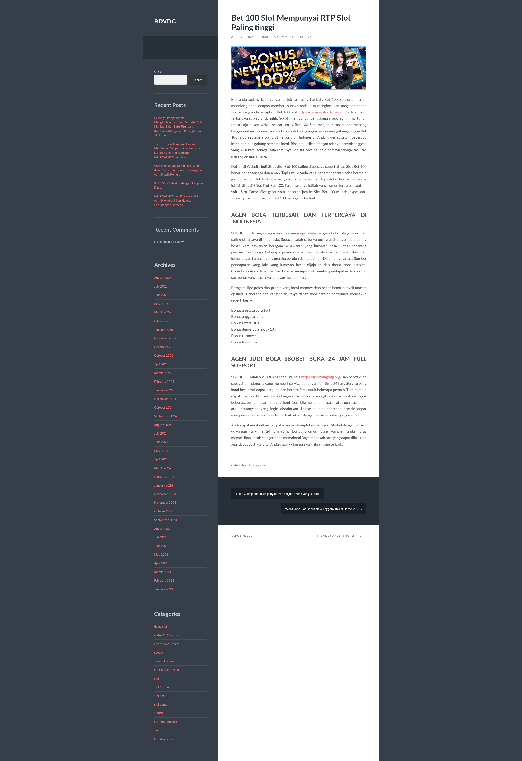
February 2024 (164, 476)
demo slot (160, 626)
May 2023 (161, 554)
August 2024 (163, 425)
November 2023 (165, 502)
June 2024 (161, 442)
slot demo (160, 704)
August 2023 (163, 528)
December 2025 (165, 338)
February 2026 (164, 321)
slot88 (158, 713)
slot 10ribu (161, 687)
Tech (157, 730)
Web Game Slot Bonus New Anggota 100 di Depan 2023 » (323, 509)
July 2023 (161, 537)
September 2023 (165, 520)
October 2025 (163, 355)
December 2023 (165, 494)
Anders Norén (343, 535)
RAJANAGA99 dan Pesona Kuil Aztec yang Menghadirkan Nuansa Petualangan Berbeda (179, 200)
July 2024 (161, 433)
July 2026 (161, 286)
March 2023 (162, 572)
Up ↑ (362, 535)
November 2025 (165, 347)
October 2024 (163, 407)
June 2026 (161, 295)
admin (264, 36)
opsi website (310, 233)
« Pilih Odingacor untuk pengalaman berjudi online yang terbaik (277, 494)
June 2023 (161, 546)
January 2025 (163, 390)
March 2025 (162, 373)
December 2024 (165, 398)
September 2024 (165, 416)
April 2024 (161, 459)
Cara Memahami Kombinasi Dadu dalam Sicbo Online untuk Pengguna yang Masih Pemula (178, 170)
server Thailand (164, 661)
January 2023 (163, 589)
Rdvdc (165, 21)
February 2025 (164, 381)
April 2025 (161, 364)
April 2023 (161, 563)
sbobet (158, 652)
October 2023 (163, 511)
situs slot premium (166, 669)
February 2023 (164, 580)
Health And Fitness (167, 644)
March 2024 (162, 468)
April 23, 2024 (242, 36)
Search (160, 72)
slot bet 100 (162, 696)
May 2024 (161, 450)
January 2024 (163, 485)
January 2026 (163, 329)
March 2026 (162, 312)
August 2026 (163, 277)
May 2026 (161, 303)
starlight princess (166, 721)
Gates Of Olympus (166, 635)
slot (156, 678)
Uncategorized (164, 739)
